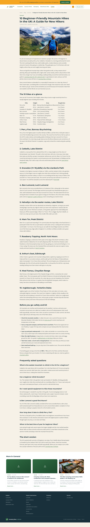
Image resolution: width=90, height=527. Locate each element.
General (29, 12)
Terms (83, 519)
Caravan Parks (28, 6)
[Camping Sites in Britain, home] (11, 6)
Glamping (36, 6)
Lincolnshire (29, 509)
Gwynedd (56, 179)
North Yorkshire (40, 248)
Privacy (79, 519)
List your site (79, 6)
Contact (48, 500)
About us (48, 497)
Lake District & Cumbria (31, 506)
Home (21, 12)
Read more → (10, 486)
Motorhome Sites (44, 6)
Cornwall (28, 497)
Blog (25, 12)
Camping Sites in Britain (44, 79)
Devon (27, 502)
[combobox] (65, 7)
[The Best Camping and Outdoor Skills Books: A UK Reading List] (71, 466)
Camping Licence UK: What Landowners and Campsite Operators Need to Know (45, 478)
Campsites (20, 6)
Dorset (27, 511)
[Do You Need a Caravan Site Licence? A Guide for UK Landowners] (18, 466)
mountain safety (24, 355)
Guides (52, 6)
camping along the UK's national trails (34, 77)
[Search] (73, 7)
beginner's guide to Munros (35, 197)
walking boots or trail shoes (45, 338)
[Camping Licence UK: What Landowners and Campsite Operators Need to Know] (45, 466)
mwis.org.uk (47, 320)
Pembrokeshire (29, 513)
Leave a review (65, 2)
